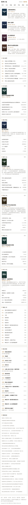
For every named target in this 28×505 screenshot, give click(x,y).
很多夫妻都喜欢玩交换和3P (11, 310)
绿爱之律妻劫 (5, 182)
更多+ (25, 86)
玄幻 (7, 5)
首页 (3, 5)
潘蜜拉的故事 (8, 327)
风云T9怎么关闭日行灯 (17, 481)
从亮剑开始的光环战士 (6, 222)
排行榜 (9, 497)
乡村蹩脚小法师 (5, 166)
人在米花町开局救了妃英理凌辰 (8, 425)
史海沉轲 (4, 151)
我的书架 (25, 1)
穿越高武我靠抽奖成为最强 (7, 486)
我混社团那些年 (8, 351)
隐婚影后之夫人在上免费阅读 (7, 440)
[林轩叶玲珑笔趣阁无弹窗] (4, 91)
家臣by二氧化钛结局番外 (10, 68)
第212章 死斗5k (5, 366)
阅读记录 (21, 1)
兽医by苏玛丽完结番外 (10, 71)
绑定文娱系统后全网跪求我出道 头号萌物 (10, 445)
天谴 (6, 315)
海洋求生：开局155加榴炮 (7, 263)
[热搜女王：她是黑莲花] (4, 274)
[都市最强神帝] (4, 125)
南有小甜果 (11, 22)
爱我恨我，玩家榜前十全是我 (8, 293)
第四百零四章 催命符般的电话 (8, 392)
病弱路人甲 (4, 259)
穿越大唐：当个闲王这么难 (7, 220)
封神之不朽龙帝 (5, 141)
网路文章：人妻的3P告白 (10, 340)
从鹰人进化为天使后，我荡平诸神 (12, 369)
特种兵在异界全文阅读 (14, 433)
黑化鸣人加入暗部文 (6, 456)
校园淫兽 (7, 322)
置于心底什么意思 (16, 486)
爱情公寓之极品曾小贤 (6, 229)
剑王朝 (3, 148)
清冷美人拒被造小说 (18, 440)
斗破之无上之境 (5, 144)
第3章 (3, 401)
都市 (15, 5)
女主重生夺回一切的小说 (18, 451)
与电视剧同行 (8, 377)
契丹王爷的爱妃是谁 (16, 453)
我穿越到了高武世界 (21, 461)
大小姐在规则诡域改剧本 (7, 252)
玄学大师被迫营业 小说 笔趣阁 (8, 476)
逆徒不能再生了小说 (6, 448)
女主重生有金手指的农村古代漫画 (8, 428)
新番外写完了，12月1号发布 (8, 410)
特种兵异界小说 (5, 458)
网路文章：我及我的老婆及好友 (11, 325)
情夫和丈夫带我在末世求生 (10, 63)
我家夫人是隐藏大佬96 (13, 458)
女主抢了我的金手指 (20, 428)
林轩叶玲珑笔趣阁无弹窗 (8, 95)
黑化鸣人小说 (13, 435)
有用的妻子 (7, 337)
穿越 (11, 5)
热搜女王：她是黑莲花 (7, 279)
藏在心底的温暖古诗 (6, 463)
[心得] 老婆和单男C (9, 312)
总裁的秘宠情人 (12, 10)
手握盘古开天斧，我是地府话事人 (12, 386)
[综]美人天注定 (8, 360)
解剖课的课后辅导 (8, 332)
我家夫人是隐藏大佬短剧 (7, 438)
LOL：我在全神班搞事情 (7, 300)
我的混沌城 (7, 373)
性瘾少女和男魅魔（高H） (10, 61)
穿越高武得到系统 (16, 471)
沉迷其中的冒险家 (5, 104)
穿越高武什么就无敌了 (6, 453)
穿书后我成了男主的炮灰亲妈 (9, 205)
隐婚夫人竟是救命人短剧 (7, 418)
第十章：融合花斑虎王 (6, 384)
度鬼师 (6, 356)
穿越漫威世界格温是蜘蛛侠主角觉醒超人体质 (11, 468)
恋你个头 (4, 180)
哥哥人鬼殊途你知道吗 (9, 81)
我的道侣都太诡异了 (6, 109)
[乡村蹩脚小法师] (4, 162)
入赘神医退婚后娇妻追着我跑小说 (8, 443)
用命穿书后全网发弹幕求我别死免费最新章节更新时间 (12, 484)
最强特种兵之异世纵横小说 (7, 481)
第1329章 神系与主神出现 (7, 371)
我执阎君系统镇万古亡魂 (7, 107)
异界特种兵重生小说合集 (7, 471)
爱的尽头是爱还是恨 (13, 45)
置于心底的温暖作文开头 (17, 438)
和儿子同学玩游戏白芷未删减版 (11, 78)
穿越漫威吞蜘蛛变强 (16, 489)
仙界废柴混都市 (5, 139)
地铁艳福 (7, 317)
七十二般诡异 (5, 146)
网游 (23, 5)
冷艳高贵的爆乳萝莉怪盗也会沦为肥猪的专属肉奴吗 (11, 102)
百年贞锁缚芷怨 (5, 254)
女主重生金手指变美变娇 (15, 463)
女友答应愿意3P (8, 330)
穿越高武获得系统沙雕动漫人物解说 (9, 461)
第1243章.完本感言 (6, 375)
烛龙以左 (7, 364)
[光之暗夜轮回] (4, 37)
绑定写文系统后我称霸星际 (7, 451)
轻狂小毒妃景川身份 (6, 435)
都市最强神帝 (5, 129)
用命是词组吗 (19, 473)
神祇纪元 (4, 290)
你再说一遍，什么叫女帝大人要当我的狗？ (11, 111)
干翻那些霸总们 (5, 189)
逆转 (3, 295)
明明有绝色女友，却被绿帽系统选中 (12, 66)
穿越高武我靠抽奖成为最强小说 (8, 479)
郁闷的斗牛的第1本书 (6, 114)
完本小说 (14, 497)
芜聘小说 (4, 2)
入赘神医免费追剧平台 (15, 456)
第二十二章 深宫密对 (6, 379)
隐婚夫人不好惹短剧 (19, 479)
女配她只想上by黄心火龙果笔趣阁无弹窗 (13, 73)
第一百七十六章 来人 (6, 358)
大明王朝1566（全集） (7, 218)
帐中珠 (3, 227)
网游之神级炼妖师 (9, 382)
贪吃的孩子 (7, 335)
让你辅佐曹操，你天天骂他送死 (8, 256)
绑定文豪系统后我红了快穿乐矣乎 (8, 491)
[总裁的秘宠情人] (4, 12)
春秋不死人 (4, 261)
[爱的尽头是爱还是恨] (4, 47)
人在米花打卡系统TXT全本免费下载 (9, 473)
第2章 (3, 405)
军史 (19, 5)
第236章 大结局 (5, 388)
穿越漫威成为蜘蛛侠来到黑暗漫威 (8, 420)
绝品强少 (7, 390)
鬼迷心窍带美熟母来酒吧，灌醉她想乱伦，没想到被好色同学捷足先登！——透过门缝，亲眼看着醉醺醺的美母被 (12, 187)
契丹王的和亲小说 (5, 433)
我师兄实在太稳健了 (9, 408)
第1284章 (4, 397)
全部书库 (5, 497)
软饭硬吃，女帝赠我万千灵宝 (11, 76)
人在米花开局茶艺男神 (6, 489)
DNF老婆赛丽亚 (19, 491)
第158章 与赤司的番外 (6, 362)
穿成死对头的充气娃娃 (6, 185)
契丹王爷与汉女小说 (6, 430)
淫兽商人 (7, 320)
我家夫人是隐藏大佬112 (6, 466)
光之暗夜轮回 (11, 35)
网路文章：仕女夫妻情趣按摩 (11, 342)
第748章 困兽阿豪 (6, 353)
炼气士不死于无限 (5, 297)
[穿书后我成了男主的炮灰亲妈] (4, 200)
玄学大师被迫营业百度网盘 (7, 423)
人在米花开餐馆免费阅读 (15, 448)
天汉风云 (4, 225)
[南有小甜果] (4, 25)
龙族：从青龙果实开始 (6, 302)
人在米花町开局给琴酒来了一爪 (17, 430)
